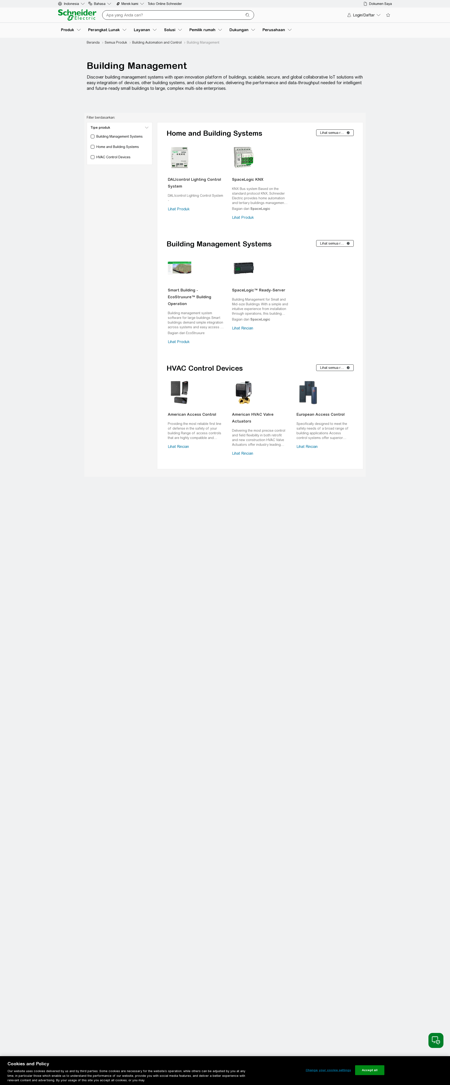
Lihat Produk (179, 209)
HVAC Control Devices (205, 368)
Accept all (370, 1070)
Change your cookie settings (328, 1070)
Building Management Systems (219, 244)
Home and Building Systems (214, 133)
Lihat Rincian (242, 328)
